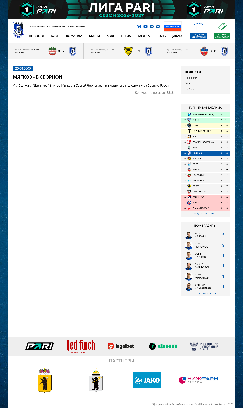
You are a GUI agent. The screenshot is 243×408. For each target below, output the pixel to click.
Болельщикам (169, 36)
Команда (74, 36)
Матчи (94, 36)
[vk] (139, 26)
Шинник (191, 78)
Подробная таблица (205, 214)
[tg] (152, 26)
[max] (158, 26)
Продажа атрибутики (199, 35)
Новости (36, 36)
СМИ (188, 83)
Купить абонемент (222, 35)
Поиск (189, 89)
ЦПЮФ (126, 36)
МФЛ (110, 36)
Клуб (55, 36)
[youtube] (145, 26)
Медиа (144, 36)
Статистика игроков (205, 294)
